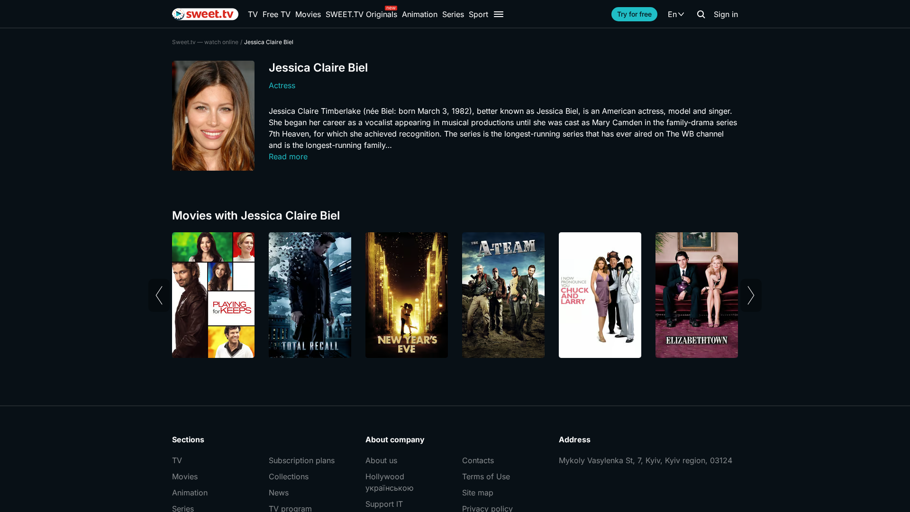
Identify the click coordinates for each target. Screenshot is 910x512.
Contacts (478, 460)
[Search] (701, 14)
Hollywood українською (389, 482)
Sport (478, 14)
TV (253, 14)
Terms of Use (486, 476)
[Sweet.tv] (205, 14)
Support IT (384, 504)
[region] (455, 295)
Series (453, 14)
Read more (288, 156)
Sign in (726, 14)
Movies (308, 14)
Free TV (277, 14)
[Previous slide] (159, 295)
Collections (289, 476)
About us (381, 460)
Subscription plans (302, 460)
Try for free (634, 14)
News (279, 492)
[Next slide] (751, 295)
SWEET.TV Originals (361, 14)
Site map (477, 492)
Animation (419, 14)
